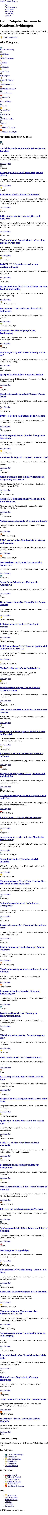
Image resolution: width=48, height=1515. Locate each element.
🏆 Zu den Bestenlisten (8, 37)
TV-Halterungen (11, 7)
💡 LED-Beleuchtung (13, 1459)
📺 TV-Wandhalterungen (14, 1455)
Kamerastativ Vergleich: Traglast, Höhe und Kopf (24, 457)
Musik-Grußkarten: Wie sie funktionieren (20, 668)
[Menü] (17, 1)
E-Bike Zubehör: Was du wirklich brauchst (20, 817)
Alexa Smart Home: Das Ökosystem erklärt (20, 1057)
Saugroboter (9, 9)
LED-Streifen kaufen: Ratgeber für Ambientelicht (23, 1291)
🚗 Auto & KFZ (11, 1475)
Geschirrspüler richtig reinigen (14, 1250)
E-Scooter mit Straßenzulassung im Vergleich (21, 1209)
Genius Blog (8, 1)
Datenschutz (9, 1506)
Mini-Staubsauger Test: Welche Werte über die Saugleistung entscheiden (22, 478)
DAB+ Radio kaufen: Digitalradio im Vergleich (22, 416)
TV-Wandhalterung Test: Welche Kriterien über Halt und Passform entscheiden (22, 882)
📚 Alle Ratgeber (11, 1498)
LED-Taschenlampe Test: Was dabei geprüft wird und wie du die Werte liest (23, 647)
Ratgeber (8, 15)
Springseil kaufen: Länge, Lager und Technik (21, 374)
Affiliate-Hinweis (11, 1500)
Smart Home (9, 11)
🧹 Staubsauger (10, 1463)
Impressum (9, 1504)
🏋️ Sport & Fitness (12, 1479)
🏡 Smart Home (11, 1461)
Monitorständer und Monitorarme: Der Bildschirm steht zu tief (19, 1312)
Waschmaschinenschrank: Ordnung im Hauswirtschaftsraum (18, 1014)
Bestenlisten (9, 13)
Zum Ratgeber (5, 164)
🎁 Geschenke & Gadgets (14, 1486)
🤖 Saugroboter (10, 1457)
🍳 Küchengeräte (11, 1466)
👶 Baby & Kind (11, 1484)
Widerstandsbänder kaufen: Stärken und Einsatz (23, 521)
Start (6, 5)
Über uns (8, 1502)
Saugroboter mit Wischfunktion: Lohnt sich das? (23, 1399)
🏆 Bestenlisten (10, 1495)
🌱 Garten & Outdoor (13, 1482)
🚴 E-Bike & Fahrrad (13, 1477)
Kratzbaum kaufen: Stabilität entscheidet (19, 194)
